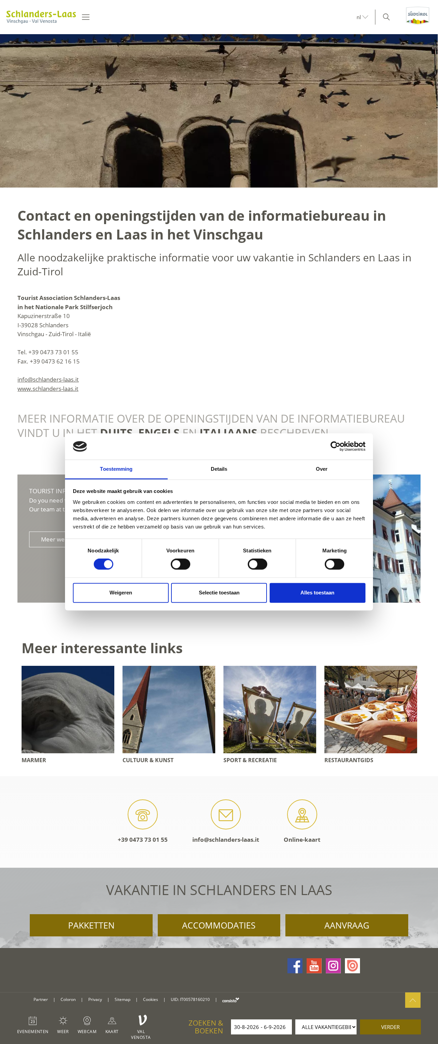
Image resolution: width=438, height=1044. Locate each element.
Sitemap (122, 999)
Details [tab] (219, 469)
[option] (219, 111)
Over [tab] (321, 469)
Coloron (68, 999)
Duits (116, 432)
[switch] (180, 564)
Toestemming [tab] (116, 469)
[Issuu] (352, 965)
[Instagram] (333, 965)
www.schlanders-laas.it (47, 389)
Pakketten (91, 925)
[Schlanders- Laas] (41, 17)
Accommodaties (219, 925)
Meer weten (57, 539)
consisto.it (230, 1000)
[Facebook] (294, 965)
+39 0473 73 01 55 (143, 839)
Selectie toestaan (219, 592)
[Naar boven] (413, 1000)
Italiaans (228, 432)
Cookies (150, 999)
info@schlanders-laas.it (48, 379)
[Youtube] (314, 965)
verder (390, 1027)
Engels (159, 432)
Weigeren (121, 592)
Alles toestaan (317, 592)
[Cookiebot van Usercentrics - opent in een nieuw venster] (335, 446)
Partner (41, 999)
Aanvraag (346, 925)
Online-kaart (302, 839)
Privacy (95, 999)
